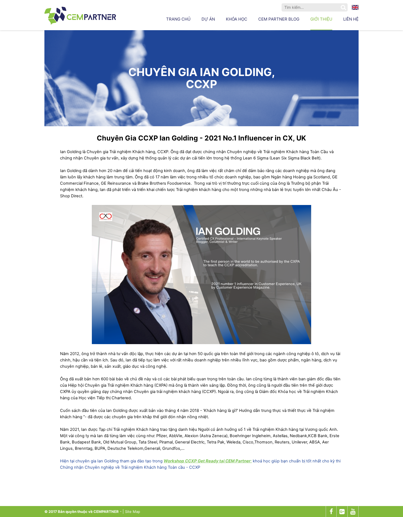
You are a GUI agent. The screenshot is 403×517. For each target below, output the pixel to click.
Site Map (132, 511)
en (355, 7)
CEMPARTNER (106, 511)
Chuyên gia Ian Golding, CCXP (201, 78)
